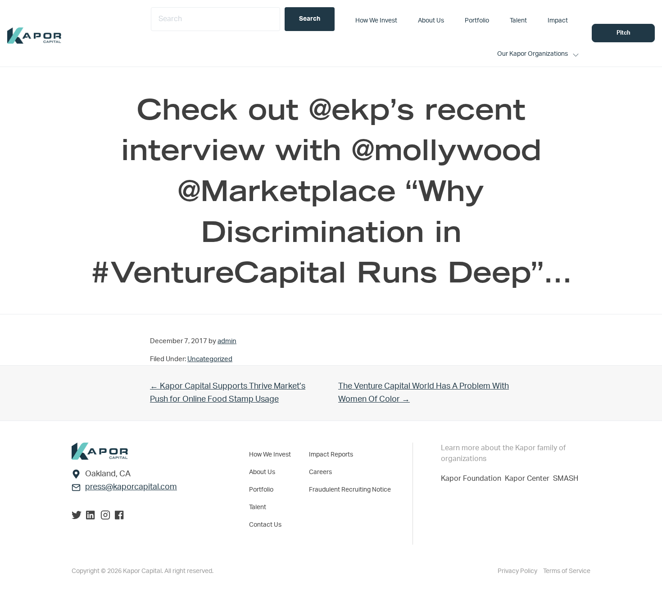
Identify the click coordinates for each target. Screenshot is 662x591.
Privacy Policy (518, 571)
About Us (262, 472)
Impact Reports (331, 455)
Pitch (623, 33)
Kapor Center (529, 478)
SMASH (565, 478)
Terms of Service (566, 571)
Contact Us (265, 525)
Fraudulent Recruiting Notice (350, 490)
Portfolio (261, 490)
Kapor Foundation (473, 478)
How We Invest (270, 455)
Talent (257, 507)
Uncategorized (209, 359)
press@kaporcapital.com (131, 487)
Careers (320, 472)
